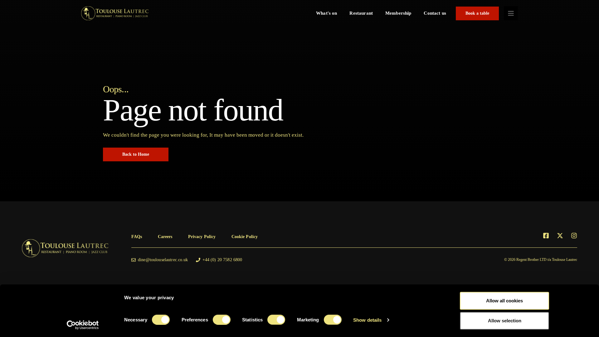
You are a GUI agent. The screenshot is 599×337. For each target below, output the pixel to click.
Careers (165, 236)
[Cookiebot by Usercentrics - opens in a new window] (83, 325)
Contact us (435, 13)
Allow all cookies (504, 300)
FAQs (136, 236)
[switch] (222, 320)
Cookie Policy (244, 236)
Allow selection (504, 320)
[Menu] (511, 13)
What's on (326, 13)
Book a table (477, 13)
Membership (398, 13)
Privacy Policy (202, 236)
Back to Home (135, 154)
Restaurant (361, 13)
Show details (367, 319)
